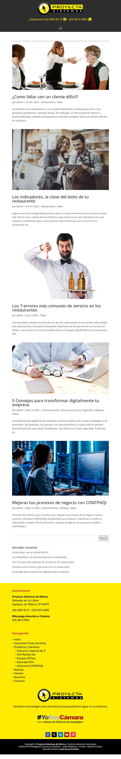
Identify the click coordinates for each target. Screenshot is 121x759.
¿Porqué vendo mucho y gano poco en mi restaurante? (41, 566)
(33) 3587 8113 (20, 610)
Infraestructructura (71, 410)
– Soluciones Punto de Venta (29, 643)
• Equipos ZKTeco (24, 658)
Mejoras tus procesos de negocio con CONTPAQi (59, 502)
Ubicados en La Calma (25, 600)
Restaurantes (48, 102)
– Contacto (18, 681)
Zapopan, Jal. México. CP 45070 (30, 604)
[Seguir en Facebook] (47, 734)
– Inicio (16, 639)
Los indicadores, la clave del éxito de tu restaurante (50, 199)
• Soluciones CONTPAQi (27, 666)
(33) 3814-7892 (78, 19)
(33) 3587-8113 (53, 19)
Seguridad (87, 410)
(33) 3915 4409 (40, 610)
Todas (60, 102)
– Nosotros (18, 677)
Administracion (50, 507)
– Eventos (17, 673)
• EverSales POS (23, 662)
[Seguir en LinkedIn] (60, 734)
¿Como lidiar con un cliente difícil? (45, 96)
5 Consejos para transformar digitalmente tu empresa (55, 402)
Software (99, 410)
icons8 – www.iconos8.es (90, 746)
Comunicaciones (50, 410)
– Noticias (18, 669)
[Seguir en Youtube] (66, 734)
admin (19, 102)
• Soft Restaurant (24, 654)
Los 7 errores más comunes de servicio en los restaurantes (56, 308)
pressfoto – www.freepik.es (64, 746)
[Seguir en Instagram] (73, 734)
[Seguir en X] (54, 734)
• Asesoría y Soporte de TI (29, 651)
